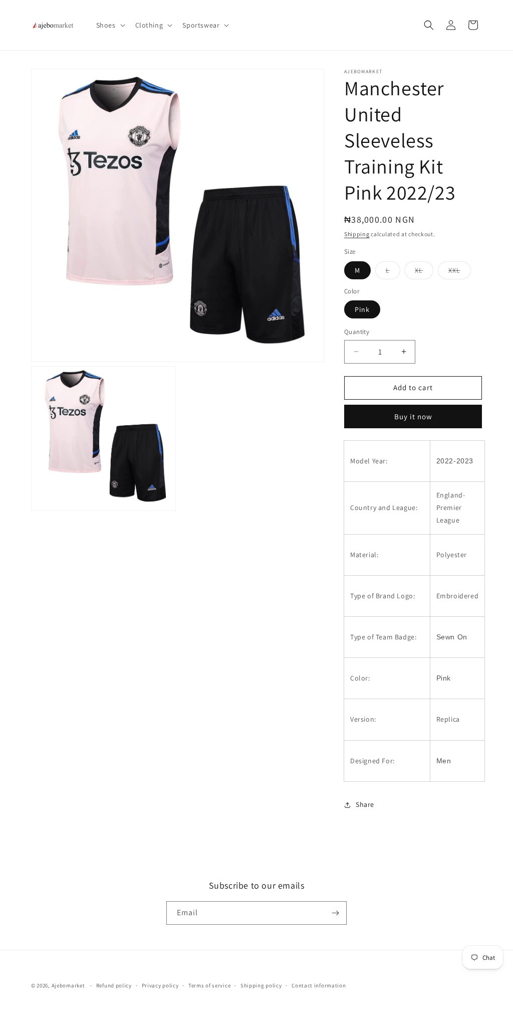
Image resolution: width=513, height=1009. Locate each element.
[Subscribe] (335, 913)
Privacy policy (160, 985)
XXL (459, 272)
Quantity (356, 331)
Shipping (357, 234)
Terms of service (209, 985)
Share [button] (365, 804)
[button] (109, 25)
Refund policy (114, 985)
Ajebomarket (68, 985)
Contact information (319, 985)
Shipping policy (261, 985)
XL (424, 272)
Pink (362, 309)
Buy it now (413, 416)
